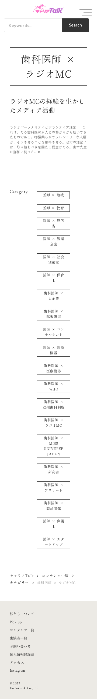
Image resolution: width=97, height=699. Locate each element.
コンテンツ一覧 (55, 575)
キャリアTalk (22, 575)
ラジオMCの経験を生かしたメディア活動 (47, 106)
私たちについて (22, 613)
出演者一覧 (18, 638)
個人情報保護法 (22, 654)
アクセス (17, 662)
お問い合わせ (20, 646)
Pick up (16, 621)
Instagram (17, 670)
